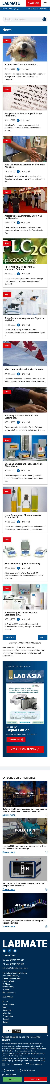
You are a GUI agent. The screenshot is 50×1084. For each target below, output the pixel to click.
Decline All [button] (35, 1079)
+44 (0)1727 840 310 (15, 964)
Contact (6, 1019)
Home (5, 1001)
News (5, 1007)
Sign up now (33, 3)
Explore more (9, 815)
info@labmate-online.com (17, 968)
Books (5, 1022)
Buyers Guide (8, 1004)
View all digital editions (23, 749)
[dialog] (25, 1058)
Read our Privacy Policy (37, 1061)
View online (14, 739)
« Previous (9, 637)
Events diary (8, 1016)
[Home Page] (11, 3)
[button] (25, 1074)
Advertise (7, 1013)
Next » (42, 637)
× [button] (47, 1035)
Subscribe (7, 1010)
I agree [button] (12, 1079)
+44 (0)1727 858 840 (15, 960)
